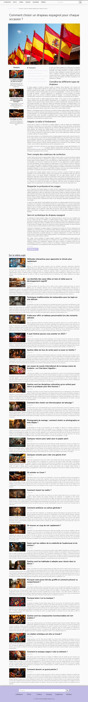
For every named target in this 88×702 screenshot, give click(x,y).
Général (43, 2)
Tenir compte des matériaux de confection (38, 76)
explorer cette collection (38, 148)
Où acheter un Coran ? (16, 119)
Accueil (9, 8)
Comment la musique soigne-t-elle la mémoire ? (47, 652)
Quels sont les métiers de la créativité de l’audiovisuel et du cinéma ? (52, 544)
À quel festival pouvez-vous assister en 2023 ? (46, 334)
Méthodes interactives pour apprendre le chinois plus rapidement (49, 260)
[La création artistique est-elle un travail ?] (16, 74)
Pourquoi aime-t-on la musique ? (40, 598)
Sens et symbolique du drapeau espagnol (37, 81)
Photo (15, 2)
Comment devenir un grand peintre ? (42, 669)
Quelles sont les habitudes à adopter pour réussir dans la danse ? (51, 562)
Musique (28, 2)
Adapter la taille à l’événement (35, 73)
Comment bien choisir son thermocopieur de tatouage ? (16, 100)
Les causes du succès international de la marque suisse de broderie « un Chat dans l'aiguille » (51, 367)
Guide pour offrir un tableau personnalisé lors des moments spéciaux (52, 316)
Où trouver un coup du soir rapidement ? (44, 525)
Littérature (7, 2)
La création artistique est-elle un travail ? (16, 80)
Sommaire (32, 68)
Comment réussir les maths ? (39, 490)
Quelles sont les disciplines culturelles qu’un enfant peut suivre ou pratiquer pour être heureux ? (51, 385)
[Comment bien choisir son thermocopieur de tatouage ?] (16, 93)
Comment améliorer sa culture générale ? (44, 508)
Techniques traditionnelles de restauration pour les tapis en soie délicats (52, 298)
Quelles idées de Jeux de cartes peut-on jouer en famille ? (51, 350)
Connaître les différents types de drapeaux (37, 70)
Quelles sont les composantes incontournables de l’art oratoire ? (50, 617)
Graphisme (36, 2)
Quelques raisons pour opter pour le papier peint (47, 438)
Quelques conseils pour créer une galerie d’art (46, 455)
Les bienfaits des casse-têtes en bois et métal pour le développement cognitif (49, 280)
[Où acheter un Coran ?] (16, 113)
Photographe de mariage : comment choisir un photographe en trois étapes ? (53, 421)
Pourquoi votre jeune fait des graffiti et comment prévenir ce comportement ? (52, 581)
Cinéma (21, 2)
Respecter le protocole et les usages (36, 78)
